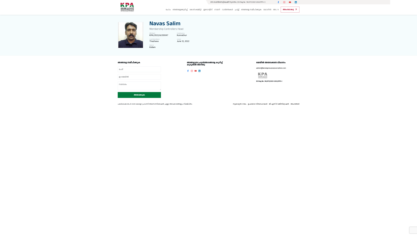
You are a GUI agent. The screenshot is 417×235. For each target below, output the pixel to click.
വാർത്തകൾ (227, 9)
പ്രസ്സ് (237, 9)
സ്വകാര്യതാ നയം (239, 104)
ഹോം (168, 9)
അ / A (276, 9)
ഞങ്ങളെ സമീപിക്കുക (251, 9)
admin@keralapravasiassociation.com (271, 68)
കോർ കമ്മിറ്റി (196, 9)
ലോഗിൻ (267, 9)
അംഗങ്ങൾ (295, 104)
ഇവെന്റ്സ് (208, 9)
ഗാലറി (217, 9)
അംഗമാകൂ (290, 9)
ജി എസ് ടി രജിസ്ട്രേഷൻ (279, 104)
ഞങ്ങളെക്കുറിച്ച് (180, 9)
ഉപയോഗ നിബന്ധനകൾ (257, 104)
